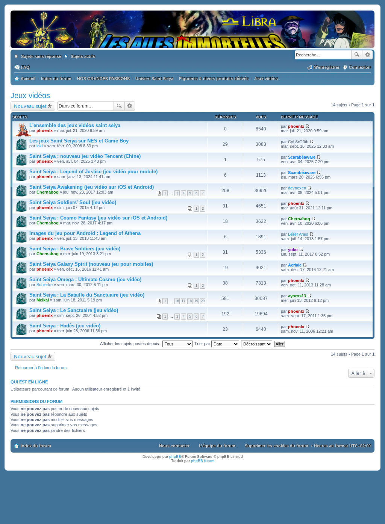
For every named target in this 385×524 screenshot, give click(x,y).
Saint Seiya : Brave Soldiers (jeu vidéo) (74, 248)
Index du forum (36, 446)
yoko (293, 249)
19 (196, 301)
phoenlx (44, 130)
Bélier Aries (298, 234)
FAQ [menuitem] (25, 67)
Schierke (44, 284)
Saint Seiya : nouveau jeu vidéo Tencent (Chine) (85, 156)
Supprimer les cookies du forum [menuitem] (276, 446)
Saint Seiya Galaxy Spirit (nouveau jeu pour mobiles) (91, 264)
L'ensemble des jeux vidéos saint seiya (74, 125)
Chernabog (47, 192)
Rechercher (356, 54)
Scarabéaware (301, 157)
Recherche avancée (367, 54)
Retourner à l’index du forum (41, 367)
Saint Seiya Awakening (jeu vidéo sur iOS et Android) (91, 187)
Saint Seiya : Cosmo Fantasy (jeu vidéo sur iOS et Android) (98, 218)
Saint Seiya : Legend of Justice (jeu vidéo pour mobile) (93, 171)
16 (177, 301)
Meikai (42, 300)
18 (190, 301)
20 (203, 301)
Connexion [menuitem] (360, 67)
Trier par (202, 343)
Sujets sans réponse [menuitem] (41, 56)
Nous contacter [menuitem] (174, 446)
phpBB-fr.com (202, 461)
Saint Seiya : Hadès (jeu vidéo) (64, 326)
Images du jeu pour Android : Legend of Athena (85, 233)
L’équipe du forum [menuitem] (217, 446)
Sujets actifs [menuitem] (83, 56)
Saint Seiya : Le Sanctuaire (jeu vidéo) (73, 310)
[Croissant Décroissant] (257, 343)
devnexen (297, 188)
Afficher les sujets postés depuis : (131, 343)
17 (183, 301)
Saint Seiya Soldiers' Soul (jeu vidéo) (72, 202)
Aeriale (295, 265)
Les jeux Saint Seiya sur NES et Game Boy (79, 141)
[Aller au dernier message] (307, 126)
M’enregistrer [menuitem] (327, 67)
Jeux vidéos (30, 95)
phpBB (175, 456)
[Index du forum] (192, 40)
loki (39, 146)
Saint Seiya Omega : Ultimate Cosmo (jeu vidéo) (85, 279)
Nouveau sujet (30, 106)
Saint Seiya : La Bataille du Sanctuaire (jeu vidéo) (86, 295)
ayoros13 (297, 296)
